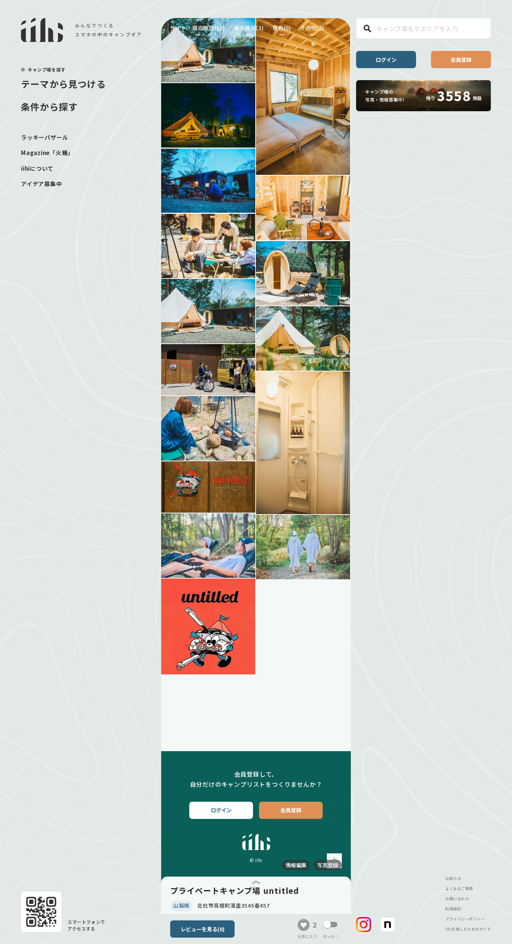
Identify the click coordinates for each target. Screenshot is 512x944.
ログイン (386, 59)
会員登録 (461, 59)
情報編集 (296, 865)
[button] (363, 924)
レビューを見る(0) (203, 929)
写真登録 (327, 865)
